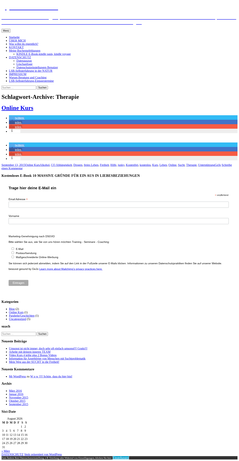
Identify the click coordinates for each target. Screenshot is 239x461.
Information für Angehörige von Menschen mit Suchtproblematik (47, 358)
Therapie (191, 165)
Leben (163, 165)
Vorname (14, 215)
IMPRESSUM (17, 74)
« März (5, 451)
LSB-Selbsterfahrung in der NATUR (30, 70)
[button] (17, 118)
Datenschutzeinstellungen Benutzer (37, 67)
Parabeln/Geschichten (22, 315)
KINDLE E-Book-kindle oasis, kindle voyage (43, 54)
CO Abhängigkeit (61, 165)
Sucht (181, 165)
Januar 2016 (16, 394)
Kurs (155, 165)
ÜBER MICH (17, 40)
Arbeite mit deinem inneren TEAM (29, 351)
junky (121, 165)
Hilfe (113, 165)
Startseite (14, 37)
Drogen (77, 165)
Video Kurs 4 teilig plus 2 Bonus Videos (33, 355)
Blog (12, 309)
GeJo (218, 165)
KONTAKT (16, 47)
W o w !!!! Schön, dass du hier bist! (51, 376)
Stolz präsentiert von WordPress (43, 454)
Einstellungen (121, 457)
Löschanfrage (24, 64)
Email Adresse (18, 199)
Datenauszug (24, 60)
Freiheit (104, 165)
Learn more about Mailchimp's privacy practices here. (71, 268)
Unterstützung (206, 165)
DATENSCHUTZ (20, 57)
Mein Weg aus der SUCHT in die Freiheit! (34, 361)
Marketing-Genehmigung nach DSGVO (32, 236)
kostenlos (145, 165)
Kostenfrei (132, 165)
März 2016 (15, 390)
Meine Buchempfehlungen (24, 50)
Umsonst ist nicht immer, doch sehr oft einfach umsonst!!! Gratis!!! (48, 348)
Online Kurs (17, 107)
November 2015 (18, 397)
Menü (6, 30)
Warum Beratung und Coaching (27, 77)
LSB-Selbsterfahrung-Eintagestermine (31, 80)
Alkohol (44, 165)
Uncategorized (17, 319)
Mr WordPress (17, 376)
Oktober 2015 (17, 400)
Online (172, 165)
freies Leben (91, 165)
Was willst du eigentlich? (23, 44)
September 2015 (18, 404)
